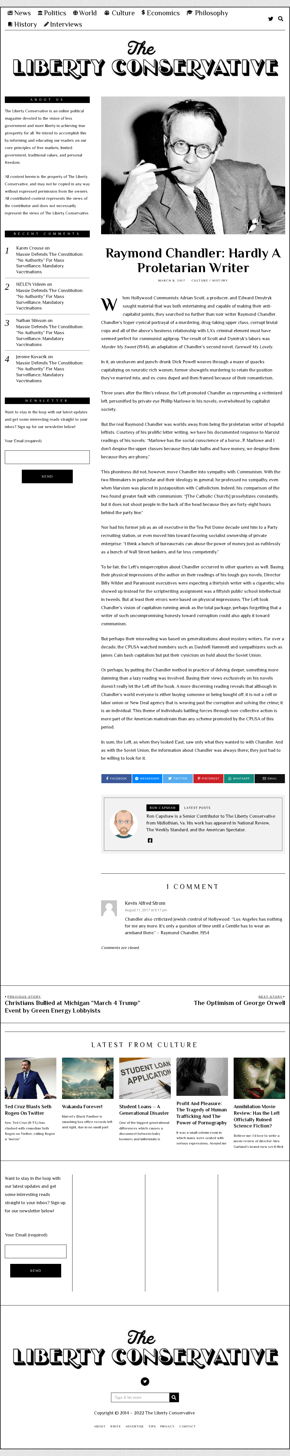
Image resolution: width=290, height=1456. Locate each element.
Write (115, 1426)
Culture (199, 280)
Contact (187, 1426)
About (100, 1426)
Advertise (134, 1426)
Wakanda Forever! (82, 1106)
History (220, 280)
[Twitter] (271, 18)
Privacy (167, 1426)
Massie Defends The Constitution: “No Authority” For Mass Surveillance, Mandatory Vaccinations (50, 263)
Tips (152, 1426)
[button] (174, 1397)
